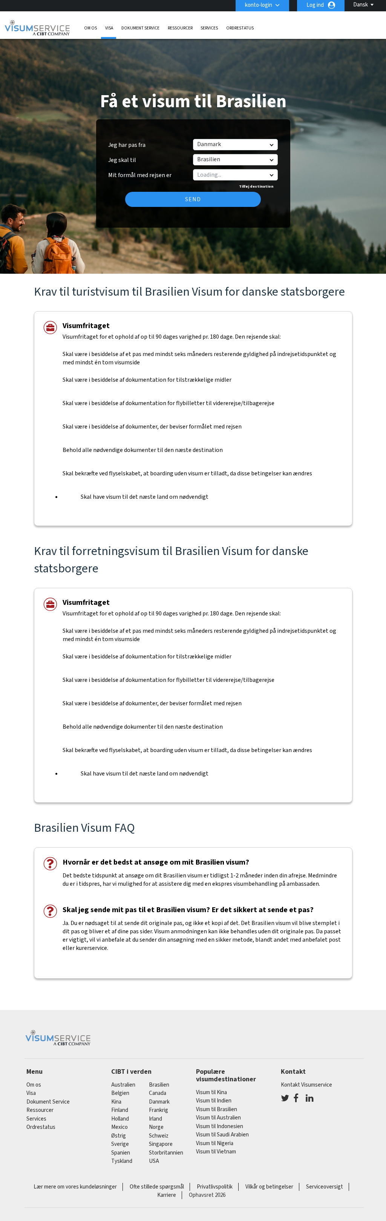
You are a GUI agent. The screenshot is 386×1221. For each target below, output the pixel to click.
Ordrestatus (240, 28)
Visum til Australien (218, 1118)
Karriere (166, 1195)
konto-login (258, 5)
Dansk (360, 5)
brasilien (159, 1085)
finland (119, 1110)
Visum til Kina (211, 1092)
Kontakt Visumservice (306, 1085)
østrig (118, 1136)
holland (120, 1119)
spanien (120, 1153)
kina (116, 1102)
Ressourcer (180, 28)
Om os (90, 28)
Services (209, 28)
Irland (155, 1119)
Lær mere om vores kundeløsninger (75, 1187)
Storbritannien (166, 1153)
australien (123, 1085)
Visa (109, 28)
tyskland (121, 1161)
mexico (119, 1127)
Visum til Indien (213, 1101)
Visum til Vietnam (216, 1152)
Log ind (315, 5)
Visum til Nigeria (214, 1143)
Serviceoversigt (324, 1187)
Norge (156, 1127)
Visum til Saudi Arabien (222, 1135)
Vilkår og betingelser (269, 1187)
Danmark (159, 1102)
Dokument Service (140, 28)
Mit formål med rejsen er (140, 172)
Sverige (120, 1144)
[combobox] (235, 175)
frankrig (158, 1110)
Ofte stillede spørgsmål (157, 1187)
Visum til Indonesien (219, 1126)
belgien (120, 1093)
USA (154, 1161)
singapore (161, 1144)
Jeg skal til (122, 160)
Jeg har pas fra (127, 145)
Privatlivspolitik (215, 1187)
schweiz (158, 1136)
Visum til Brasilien (216, 1109)
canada (157, 1093)
